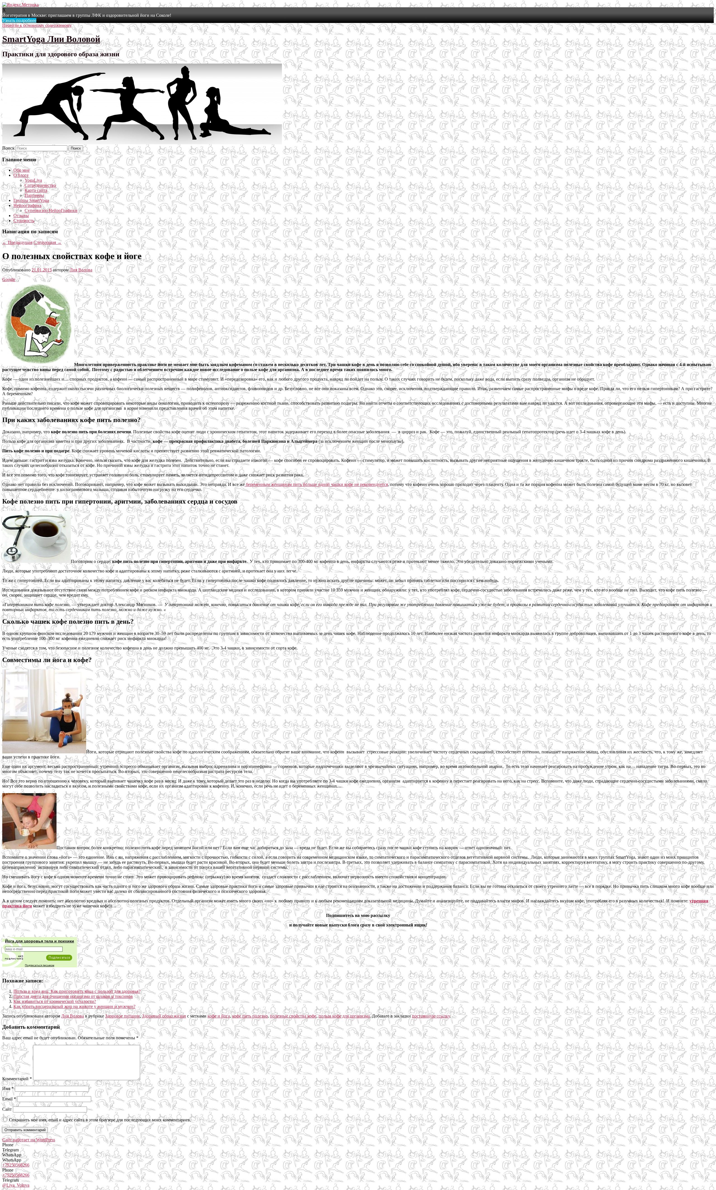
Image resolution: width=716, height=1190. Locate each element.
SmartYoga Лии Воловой (51, 39)
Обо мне (21, 170)
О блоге (21, 175)
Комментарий (17, 1078)
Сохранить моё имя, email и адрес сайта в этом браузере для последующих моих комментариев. (100, 1119)
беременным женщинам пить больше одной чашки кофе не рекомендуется (316, 484)
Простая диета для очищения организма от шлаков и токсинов (73, 996)
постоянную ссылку (431, 1016)
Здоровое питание (122, 1016)
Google (8, 279)
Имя (8, 1088)
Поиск (8, 148)
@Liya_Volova (15, 1185)
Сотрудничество (40, 185)
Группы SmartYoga (31, 200)
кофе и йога (219, 1016)
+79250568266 (15, 1165)
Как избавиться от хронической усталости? (54, 1001)
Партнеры (34, 195)
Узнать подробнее (19, 20)
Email (9, 1098)
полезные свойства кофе (293, 1016)
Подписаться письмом (39, 965)
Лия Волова (81, 269)
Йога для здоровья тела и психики (39, 941)
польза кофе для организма (344, 1016)
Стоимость (23, 220)
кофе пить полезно (250, 1016)
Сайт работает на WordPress (28, 1139)
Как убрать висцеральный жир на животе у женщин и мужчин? (74, 1006)
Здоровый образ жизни (164, 1016)
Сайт (7, 1109)
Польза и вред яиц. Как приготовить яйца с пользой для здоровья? (76, 991)
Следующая (48, 242)
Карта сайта (36, 190)
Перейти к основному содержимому (37, 25)
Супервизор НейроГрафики (51, 210)
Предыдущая (17, 242)
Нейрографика (27, 205)
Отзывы (21, 215)
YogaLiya (33, 180)
